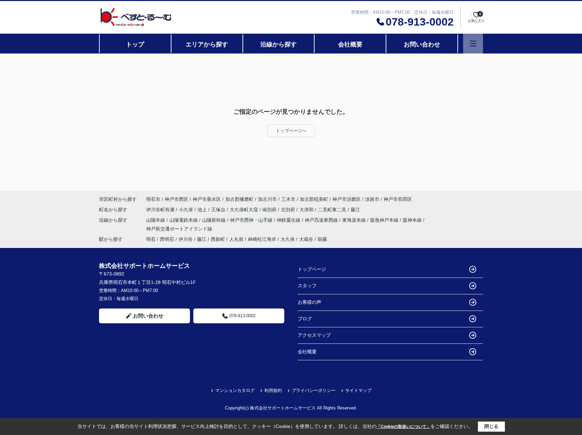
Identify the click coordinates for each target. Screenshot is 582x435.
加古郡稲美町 (314, 199)
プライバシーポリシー (313, 390)
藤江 (355, 209)
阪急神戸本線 (385, 220)
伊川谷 (186, 239)
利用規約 (273, 390)
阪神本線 (413, 220)
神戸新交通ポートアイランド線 (179, 228)
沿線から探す (278, 44)
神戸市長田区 (398, 199)
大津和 (307, 209)
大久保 (288, 239)
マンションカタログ (235, 390)
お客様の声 (309, 302)
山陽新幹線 (214, 220)
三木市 (288, 199)
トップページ (312, 269)
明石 (151, 239)
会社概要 (350, 44)
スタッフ (307, 285)
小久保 (186, 209)
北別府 (288, 209)
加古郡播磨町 (239, 199)
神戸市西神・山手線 (252, 220)
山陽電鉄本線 (184, 220)
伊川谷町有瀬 (161, 209)
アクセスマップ (314, 335)
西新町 (218, 239)
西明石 (167, 239)
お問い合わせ (422, 44)
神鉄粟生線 (289, 220)
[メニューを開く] (473, 43)
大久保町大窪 (244, 209)
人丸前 (236, 239)
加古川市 (267, 199)
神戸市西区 (176, 199)
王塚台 (219, 209)
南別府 (270, 209)
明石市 (153, 199)
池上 (202, 209)
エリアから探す (207, 44)
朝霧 (322, 239)
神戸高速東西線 (322, 220)
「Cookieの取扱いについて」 (403, 426)
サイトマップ (358, 390)
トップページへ (291, 130)
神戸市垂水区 (207, 199)
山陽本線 (156, 220)
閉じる (491, 426)
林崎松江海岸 (262, 239)
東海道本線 (354, 220)
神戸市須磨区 (346, 199)
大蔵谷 (306, 239)
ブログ (305, 318)
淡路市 (372, 199)
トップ (135, 44)
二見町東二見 (333, 209)
